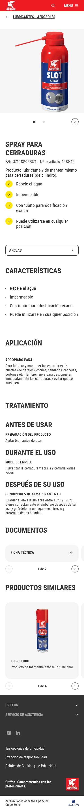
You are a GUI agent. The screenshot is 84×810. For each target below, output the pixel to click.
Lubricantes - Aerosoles (34, 17)
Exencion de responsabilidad (26, 757)
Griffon (11, 705)
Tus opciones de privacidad (25, 748)
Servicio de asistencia (24, 714)
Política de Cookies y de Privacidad (30, 766)
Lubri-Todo (20, 661)
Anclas (15, 250)
